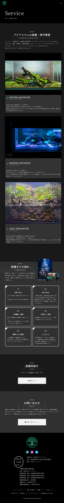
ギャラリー (21, 490)
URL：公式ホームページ (34, 462)
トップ (14, 490)
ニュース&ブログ (47, 490)
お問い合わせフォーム (33, 422)
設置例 (38, 490)
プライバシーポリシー (33, 493)
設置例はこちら (32, 381)
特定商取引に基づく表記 (47, 493)
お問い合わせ (14, 493)
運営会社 (23, 493)
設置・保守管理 (30, 490)
